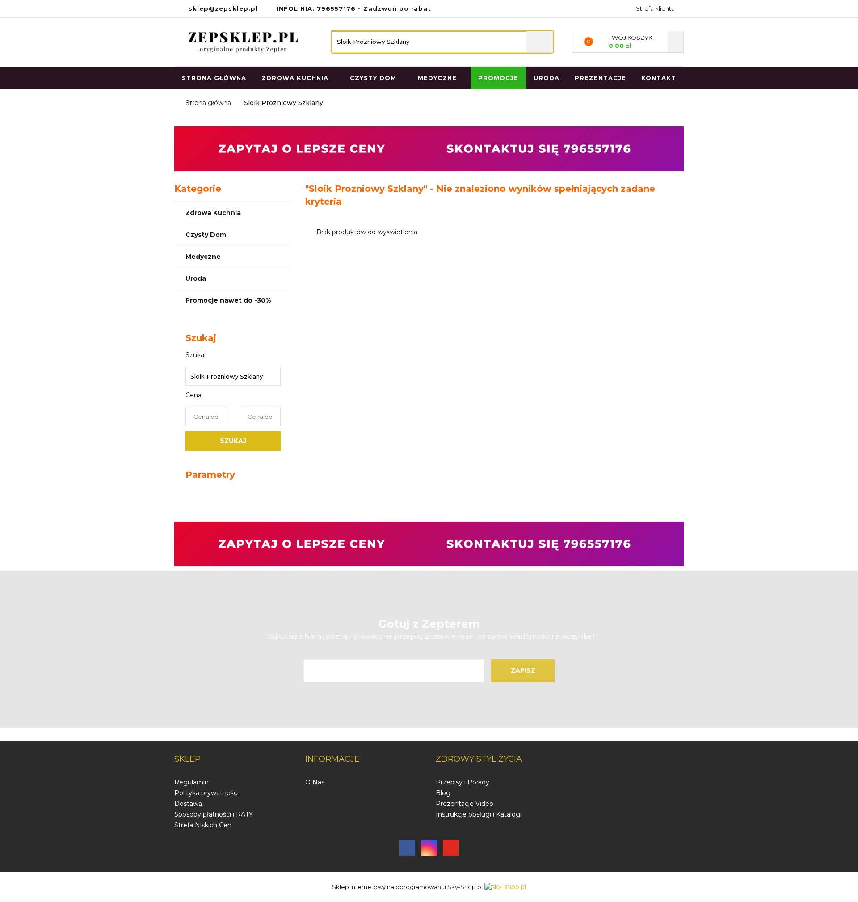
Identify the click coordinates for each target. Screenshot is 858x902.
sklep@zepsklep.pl (223, 8)
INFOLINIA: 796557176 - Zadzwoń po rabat (354, 8)
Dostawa (188, 804)
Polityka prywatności (206, 793)
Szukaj (233, 441)
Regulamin (191, 782)
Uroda (546, 77)
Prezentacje (600, 77)
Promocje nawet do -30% (228, 300)
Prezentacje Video (464, 804)
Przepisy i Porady (462, 782)
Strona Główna (214, 77)
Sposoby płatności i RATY (213, 814)
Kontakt (658, 77)
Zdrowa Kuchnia (214, 213)
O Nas (314, 782)
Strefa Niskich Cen (202, 825)
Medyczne (204, 257)
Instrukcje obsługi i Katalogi (479, 814)
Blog (443, 793)
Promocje (498, 77)
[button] (187, 759)
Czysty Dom (206, 235)
